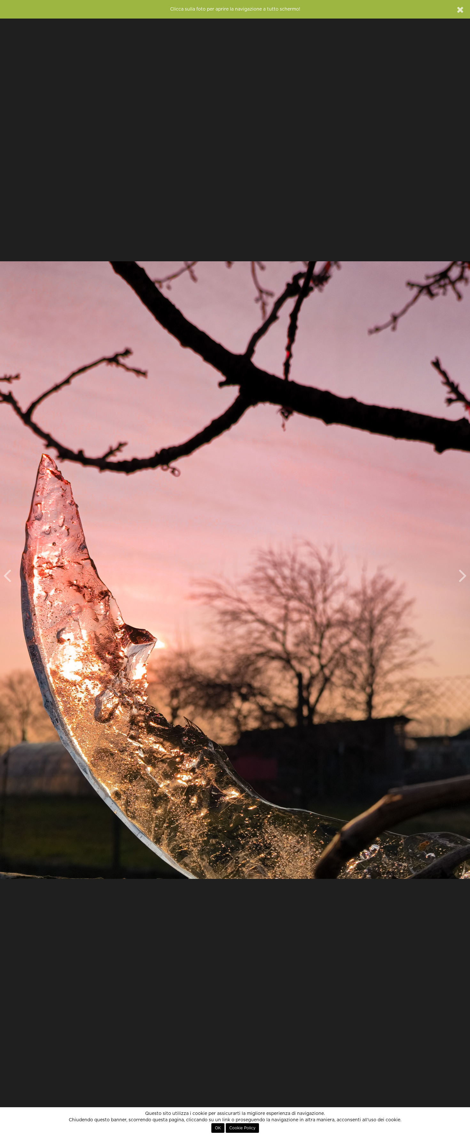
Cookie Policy (242, 1128)
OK (218, 1128)
